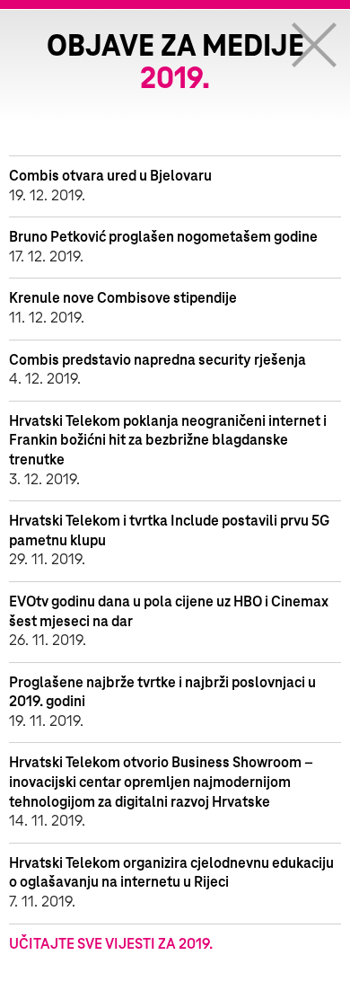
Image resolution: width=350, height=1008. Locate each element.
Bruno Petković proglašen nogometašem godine (163, 237)
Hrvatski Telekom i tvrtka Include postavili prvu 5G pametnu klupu (169, 531)
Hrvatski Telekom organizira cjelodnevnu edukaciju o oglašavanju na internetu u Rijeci (171, 873)
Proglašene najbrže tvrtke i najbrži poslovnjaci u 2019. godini (162, 693)
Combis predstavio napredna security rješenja (157, 360)
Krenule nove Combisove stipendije (123, 298)
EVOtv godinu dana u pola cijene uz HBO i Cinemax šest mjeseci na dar (168, 612)
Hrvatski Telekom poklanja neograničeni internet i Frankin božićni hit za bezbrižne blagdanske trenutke (168, 440)
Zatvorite (314, 45)
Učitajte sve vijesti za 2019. (111, 944)
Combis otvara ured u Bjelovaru (110, 176)
